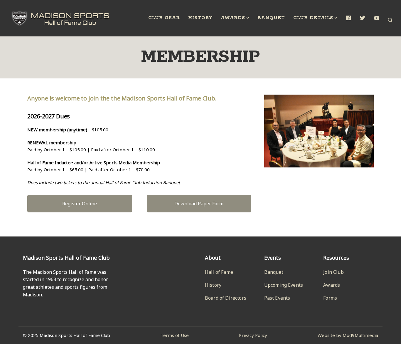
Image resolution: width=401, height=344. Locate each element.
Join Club (333, 272)
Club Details (313, 18)
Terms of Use (175, 335)
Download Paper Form (198, 203)
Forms (330, 298)
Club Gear (164, 18)
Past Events (277, 298)
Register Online (79, 203)
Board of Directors (225, 298)
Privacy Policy (253, 335)
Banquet (271, 18)
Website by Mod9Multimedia (348, 335)
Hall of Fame (219, 272)
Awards (233, 18)
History (200, 18)
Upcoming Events (283, 285)
